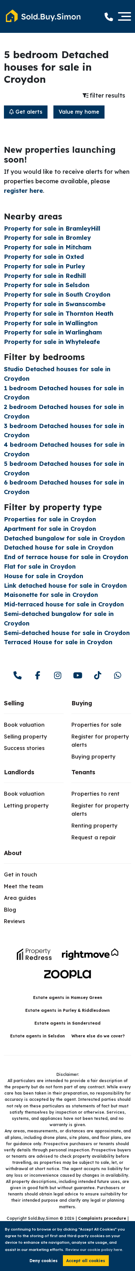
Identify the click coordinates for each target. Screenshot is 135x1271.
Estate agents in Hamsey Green (67, 997)
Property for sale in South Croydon (57, 294)
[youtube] (77, 675)
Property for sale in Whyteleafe (52, 342)
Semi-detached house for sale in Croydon (67, 633)
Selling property (25, 736)
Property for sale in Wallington (51, 323)
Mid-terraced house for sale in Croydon (64, 604)
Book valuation (24, 724)
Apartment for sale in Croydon (50, 529)
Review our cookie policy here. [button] (94, 1249)
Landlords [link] (19, 772)
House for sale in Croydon (43, 576)
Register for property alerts (100, 740)
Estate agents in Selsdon (37, 1035)
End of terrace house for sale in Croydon (66, 557)
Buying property (93, 756)
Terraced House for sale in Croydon (58, 642)
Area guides (20, 898)
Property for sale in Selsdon (46, 285)
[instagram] (57, 675)
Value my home (79, 111)
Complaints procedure (102, 1218)
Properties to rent (95, 793)
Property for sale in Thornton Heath (58, 313)
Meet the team (23, 886)
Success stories (24, 748)
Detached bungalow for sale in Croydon (64, 538)
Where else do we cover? (98, 1035)
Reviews (14, 921)
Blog (10, 909)
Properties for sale (96, 724)
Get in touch (20, 874)
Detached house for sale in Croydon (58, 547)
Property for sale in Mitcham (47, 247)
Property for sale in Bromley (47, 237)
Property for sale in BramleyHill (52, 228)
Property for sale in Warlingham (53, 332)
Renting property (94, 825)
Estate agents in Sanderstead (67, 1023)
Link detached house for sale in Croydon (65, 585)
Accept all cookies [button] (85, 1260)
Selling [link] (14, 703)
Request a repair (93, 837)
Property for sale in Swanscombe (55, 304)
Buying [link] (81, 703)
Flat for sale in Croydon (40, 566)
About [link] (13, 853)
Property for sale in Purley (44, 266)
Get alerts (28, 111)
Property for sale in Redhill (45, 276)
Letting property (26, 805)
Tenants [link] (83, 772)
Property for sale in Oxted (44, 257)
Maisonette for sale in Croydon (51, 595)
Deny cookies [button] (43, 1260)
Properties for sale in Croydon (50, 519)
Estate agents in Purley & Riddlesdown (67, 1010)
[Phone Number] (109, 16)
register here (23, 190)
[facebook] (37, 675)
